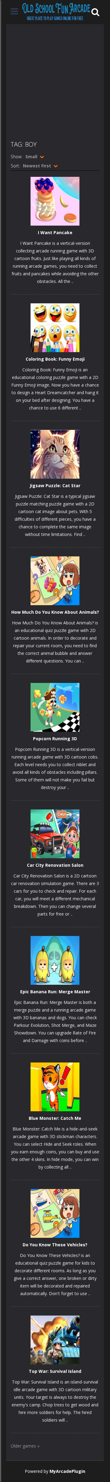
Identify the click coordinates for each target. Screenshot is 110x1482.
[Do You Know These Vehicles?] (55, 1213)
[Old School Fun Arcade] (56, 11)
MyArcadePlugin (67, 1471)
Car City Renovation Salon (55, 865)
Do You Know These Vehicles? (55, 1245)
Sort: (15, 166)
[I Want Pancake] (55, 201)
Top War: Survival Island (55, 1371)
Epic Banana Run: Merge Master (55, 992)
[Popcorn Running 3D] (55, 707)
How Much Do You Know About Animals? (55, 612)
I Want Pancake (55, 232)
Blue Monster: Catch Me (55, 1118)
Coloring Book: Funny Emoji (55, 359)
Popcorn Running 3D (55, 738)
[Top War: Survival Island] (55, 1339)
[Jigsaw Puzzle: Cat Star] (55, 454)
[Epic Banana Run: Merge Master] (55, 960)
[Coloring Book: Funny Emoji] (55, 327)
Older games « (25, 1446)
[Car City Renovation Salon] (55, 833)
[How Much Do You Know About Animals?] (55, 580)
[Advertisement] (55, 79)
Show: (16, 156)
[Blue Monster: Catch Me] (55, 1086)
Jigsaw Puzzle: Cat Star (55, 485)
